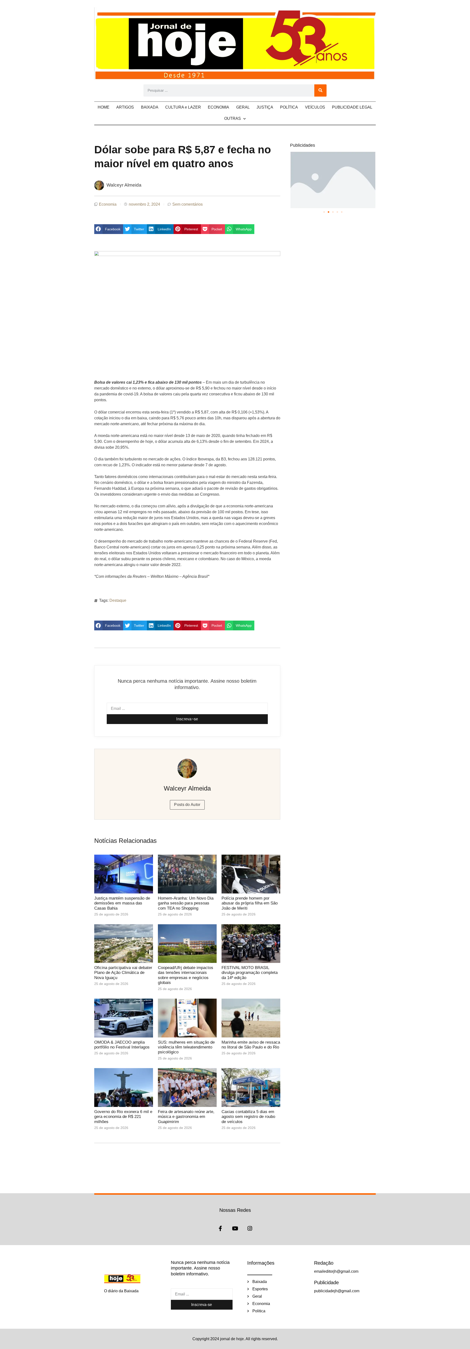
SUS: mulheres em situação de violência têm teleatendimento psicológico (186, 1047)
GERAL (243, 107)
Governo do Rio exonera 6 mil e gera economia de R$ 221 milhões (123, 1116)
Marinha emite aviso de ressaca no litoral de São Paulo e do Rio (251, 1044)
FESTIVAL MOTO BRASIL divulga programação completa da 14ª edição (250, 972)
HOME (103, 107)
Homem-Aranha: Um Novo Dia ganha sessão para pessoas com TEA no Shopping (185, 903)
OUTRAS (232, 118)
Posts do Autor (187, 805)
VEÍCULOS (315, 107)
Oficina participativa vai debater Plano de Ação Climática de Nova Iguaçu (123, 972)
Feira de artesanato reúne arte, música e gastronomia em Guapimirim (186, 1116)
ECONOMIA (218, 107)
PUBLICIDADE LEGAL (352, 107)
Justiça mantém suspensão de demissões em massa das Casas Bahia (122, 903)
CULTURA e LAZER (183, 107)
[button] (108, 229)
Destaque (117, 600)
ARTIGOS (125, 107)
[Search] (320, 90)
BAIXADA (149, 107)
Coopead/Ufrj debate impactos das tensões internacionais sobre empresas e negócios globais (185, 975)
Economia (108, 204)
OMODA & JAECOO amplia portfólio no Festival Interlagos (122, 1044)
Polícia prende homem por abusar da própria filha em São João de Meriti (250, 903)
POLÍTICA (289, 107)
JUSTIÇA (265, 107)
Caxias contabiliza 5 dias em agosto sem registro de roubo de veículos (248, 1116)
